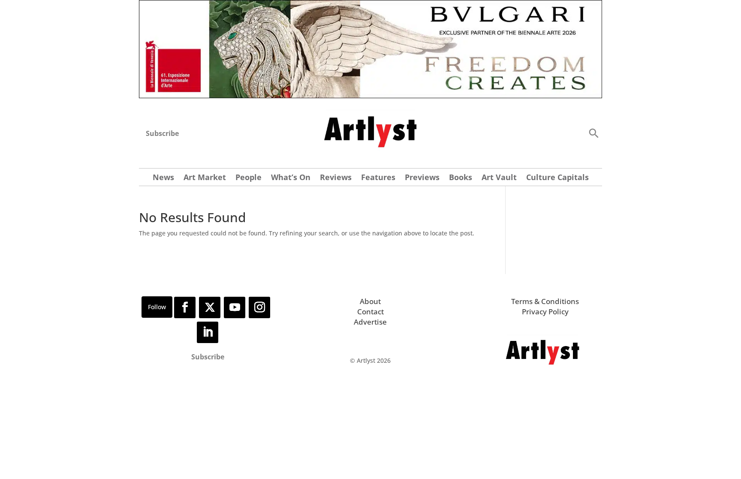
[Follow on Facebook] (185, 307)
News (163, 178)
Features (378, 178)
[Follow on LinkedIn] (207, 332)
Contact (370, 311)
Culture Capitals (557, 178)
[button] (593, 133)
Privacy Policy (545, 311)
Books (460, 178)
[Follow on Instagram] (259, 307)
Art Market (205, 178)
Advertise (370, 322)
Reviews (336, 178)
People (248, 178)
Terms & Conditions (545, 301)
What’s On (290, 178)
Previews (422, 178)
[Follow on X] (209, 307)
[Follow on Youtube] (234, 307)
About (370, 301)
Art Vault (499, 178)
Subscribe (162, 133)
